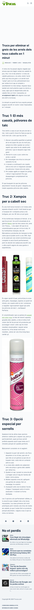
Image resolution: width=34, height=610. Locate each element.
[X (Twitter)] (13, 521)
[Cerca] (28, 3)
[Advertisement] (17, 24)
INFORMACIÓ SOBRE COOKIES (10, 608)
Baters (10, 223)
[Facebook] (6, 521)
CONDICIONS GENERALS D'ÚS (10, 605)
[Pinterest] (20, 521)
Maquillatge (27, 62)
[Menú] (31, 3)
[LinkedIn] (28, 521)
